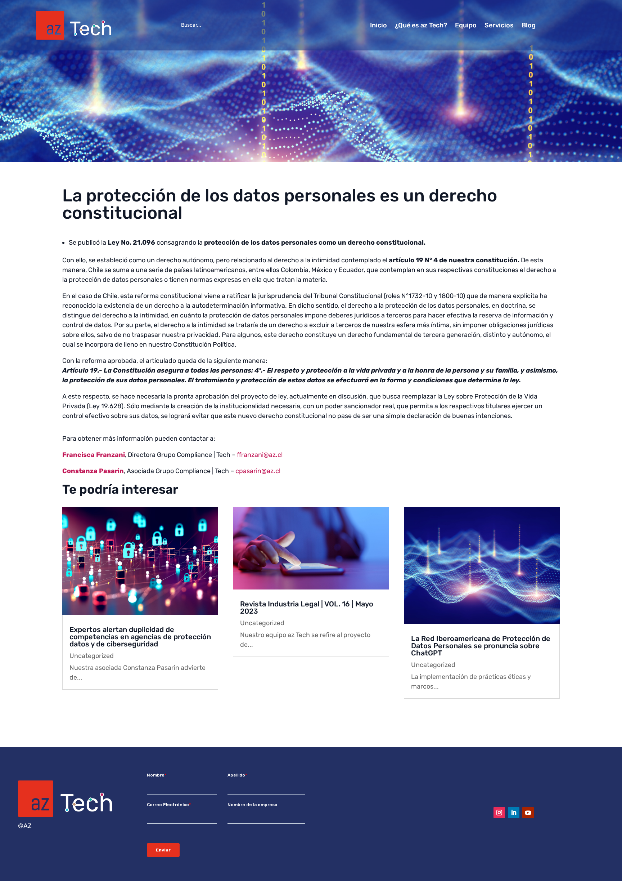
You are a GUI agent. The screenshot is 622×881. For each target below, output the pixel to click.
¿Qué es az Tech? (421, 26)
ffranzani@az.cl (260, 455)
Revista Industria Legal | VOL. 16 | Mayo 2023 (306, 607)
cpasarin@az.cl (257, 471)
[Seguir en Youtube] (528, 812)
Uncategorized (91, 656)
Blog (529, 26)
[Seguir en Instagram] (499, 812)
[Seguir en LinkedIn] (513, 812)
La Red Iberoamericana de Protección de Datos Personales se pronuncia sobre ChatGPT (480, 645)
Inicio (378, 26)
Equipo (466, 26)
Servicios (499, 26)
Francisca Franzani (93, 455)
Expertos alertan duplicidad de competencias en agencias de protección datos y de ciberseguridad (140, 636)
